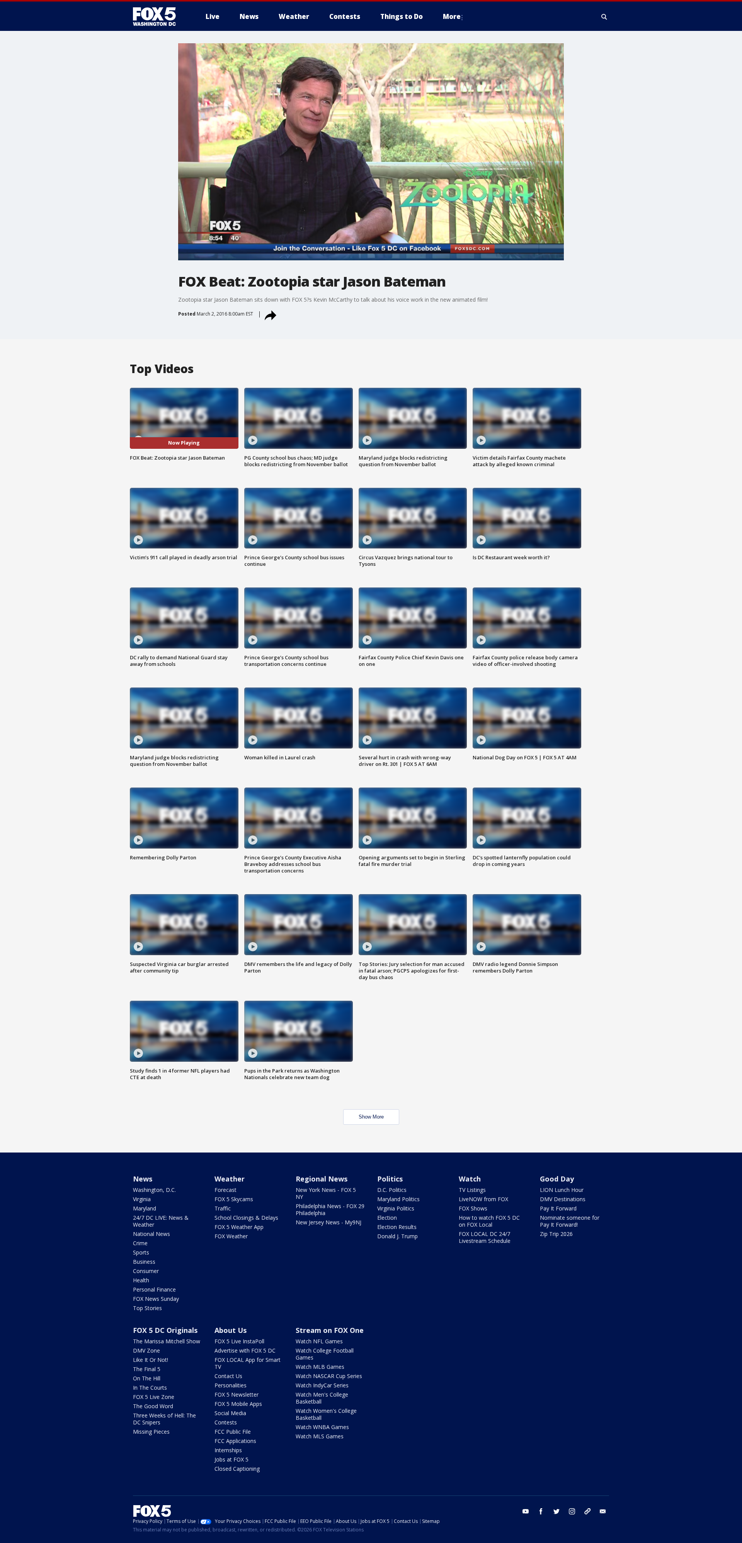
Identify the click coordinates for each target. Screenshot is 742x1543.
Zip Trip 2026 (556, 1233)
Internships (228, 1450)
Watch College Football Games (325, 1354)
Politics (390, 1178)
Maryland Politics (398, 1199)
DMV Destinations (562, 1199)
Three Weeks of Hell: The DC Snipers (164, 1419)
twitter (556, 1511)
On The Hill (146, 1378)
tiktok (587, 1511)
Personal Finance (154, 1289)
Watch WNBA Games (322, 1427)
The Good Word (153, 1406)
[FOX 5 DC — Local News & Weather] (158, 16)
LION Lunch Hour (562, 1189)
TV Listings (472, 1189)
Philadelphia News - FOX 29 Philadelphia (330, 1209)
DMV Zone (146, 1350)
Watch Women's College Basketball (326, 1414)
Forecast (225, 1189)
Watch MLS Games (320, 1436)
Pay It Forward (558, 1208)
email (603, 1511)
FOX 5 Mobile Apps (238, 1403)
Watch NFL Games (319, 1341)
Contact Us (228, 1376)
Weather (229, 1178)
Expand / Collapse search (604, 16)
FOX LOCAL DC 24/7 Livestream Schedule (485, 1237)
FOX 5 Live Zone (153, 1396)
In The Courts (150, 1387)
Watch (470, 1178)
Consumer (146, 1271)
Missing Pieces (151, 1431)
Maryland (144, 1208)
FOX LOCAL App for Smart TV (247, 1363)
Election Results (397, 1227)
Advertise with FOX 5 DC (245, 1350)
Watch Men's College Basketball (322, 1398)
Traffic (222, 1208)
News (142, 1178)
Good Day (557, 1178)
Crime (140, 1243)
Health (141, 1280)
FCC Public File (232, 1431)
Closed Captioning (237, 1468)
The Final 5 (146, 1369)
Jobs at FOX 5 (231, 1459)
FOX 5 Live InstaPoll (239, 1341)
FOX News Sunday (156, 1298)
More (452, 16)
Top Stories (147, 1308)
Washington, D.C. (154, 1189)
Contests (225, 1422)
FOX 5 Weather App (239, 1227)
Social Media (230, 1413)
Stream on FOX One (330, 1330)
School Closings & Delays (246, 1217)
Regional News (321, 1178)
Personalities (230, 1385)
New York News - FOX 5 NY (326, 1193)
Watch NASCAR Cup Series (329, 1376)
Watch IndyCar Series (322, 1385)
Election (387, 1217)
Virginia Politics (395, 1208)
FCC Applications (235, 1441)
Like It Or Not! (150, 1359)
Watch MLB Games (320, 1366)
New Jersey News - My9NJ (328, 1222)
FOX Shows (473, 1208)
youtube (525, 1511)
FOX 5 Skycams (233, 1199)
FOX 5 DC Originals (165, 1330)
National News (151, 1233)
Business (144, 1261)
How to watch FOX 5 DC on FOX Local (489, 1221)
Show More (371, 1117)
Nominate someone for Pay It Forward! (569, 1221)
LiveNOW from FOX (483, 1199)
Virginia (142, 1199)
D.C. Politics (392, 1189)
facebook (541, 1511)
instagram (572, 1511)
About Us (230, 1330)
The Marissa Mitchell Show (166, 1341)
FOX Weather (231, 1236)
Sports (141, 1252)
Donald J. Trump (397, 1236)
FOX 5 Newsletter (236, 1394)
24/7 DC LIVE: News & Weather (161, 1221)
